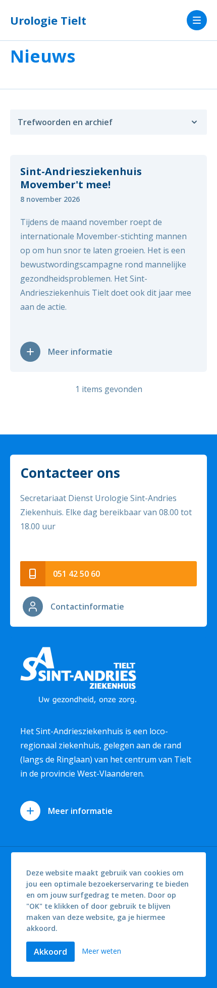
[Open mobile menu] (197, 20)
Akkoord (50, 951)
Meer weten (101, 951)
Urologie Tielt (48, 20)
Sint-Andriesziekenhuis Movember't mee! (81, 177)
